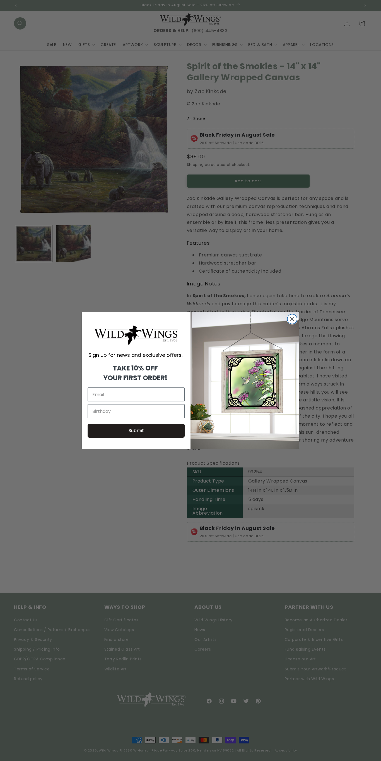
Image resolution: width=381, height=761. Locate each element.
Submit (136, 430)
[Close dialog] (292, 319)
